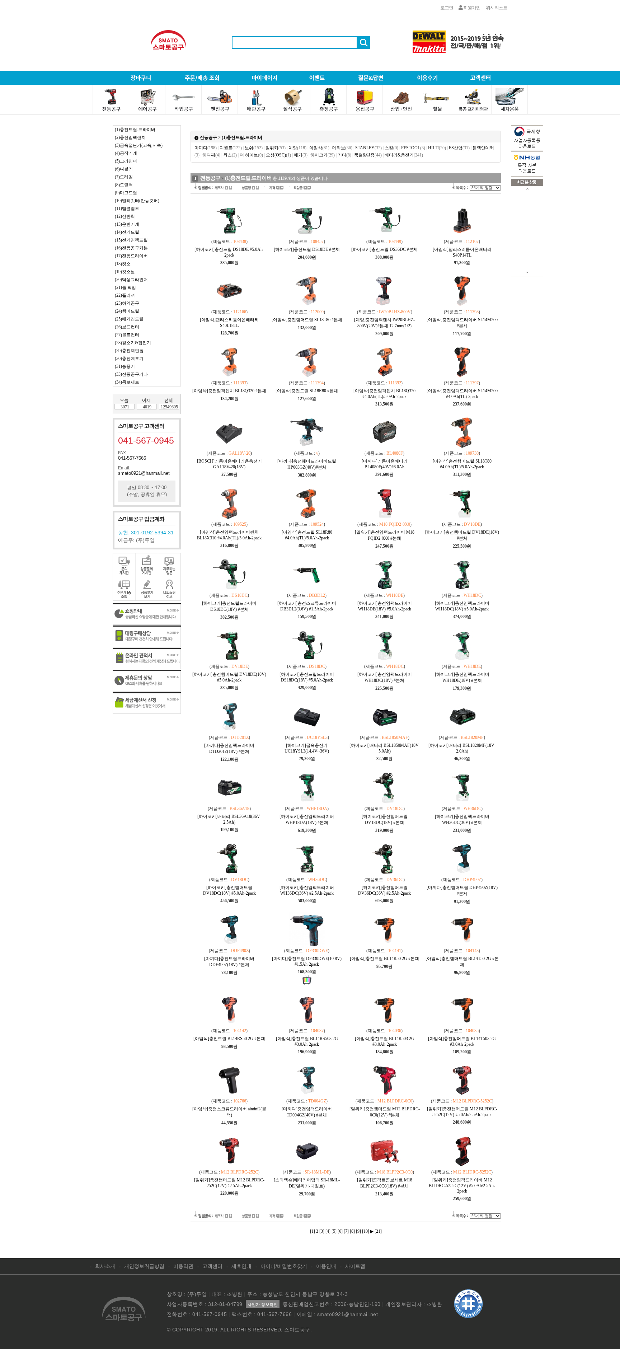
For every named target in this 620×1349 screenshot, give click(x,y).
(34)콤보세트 (127, 382)
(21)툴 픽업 (125, 287)
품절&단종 (368, 155)
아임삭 (319, 147)
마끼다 (205, 147)
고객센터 (212, 1266)
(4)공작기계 (126, 153)
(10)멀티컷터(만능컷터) (137, 200)
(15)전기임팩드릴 (131, 240)
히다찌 (211, 155)
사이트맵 (355, 1266)
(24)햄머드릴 (127, 311)
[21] (378, 1231)
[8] (352, 1231)
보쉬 (254, 147)
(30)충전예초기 (129, 358)
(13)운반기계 (127, 224)
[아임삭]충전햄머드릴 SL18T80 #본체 (307, 319)
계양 (297, 147)
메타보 (342, 147)
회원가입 (471, 7)
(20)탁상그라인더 (131, 279)
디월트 (231, 147)
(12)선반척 (125, 216)
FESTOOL (413, 147)
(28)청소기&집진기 (133, 342)
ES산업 (459, 147)
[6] (340, 1231)
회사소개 (105, 1266)
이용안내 (326, 1266)
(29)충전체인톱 (129, 350)
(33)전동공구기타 (131, 374)
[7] (346, 1231)
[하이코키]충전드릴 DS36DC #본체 (384, 249)
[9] (358, 1231)
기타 (344, 155)
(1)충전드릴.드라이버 (135, 129)
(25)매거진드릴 (129, 319)
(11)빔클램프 (127, 208)
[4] (327, 1231)
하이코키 (322, 155)
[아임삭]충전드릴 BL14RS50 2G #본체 (229, 1038)
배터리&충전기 (404, 155)
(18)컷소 (123, 263)
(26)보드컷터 (127, 326)
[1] (312, 1231)
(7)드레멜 (124, 176)
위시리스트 (496, 7)
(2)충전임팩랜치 (130, 137)
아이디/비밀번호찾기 (283, 1266)
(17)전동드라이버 (131, 255)
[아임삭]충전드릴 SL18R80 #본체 (307, 390)
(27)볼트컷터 (127, 334)
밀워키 (276, 147)
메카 (300, 155)
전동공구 (208, 137)
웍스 (230, 155)
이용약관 (183, 1266)
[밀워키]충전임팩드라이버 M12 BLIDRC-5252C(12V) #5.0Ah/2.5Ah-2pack (462, 1185)
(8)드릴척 (124, 184)
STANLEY (368, 147)
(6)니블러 (124, 169)
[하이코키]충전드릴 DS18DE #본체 (307, 249)
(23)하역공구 (127, 303)
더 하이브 (251, 155)
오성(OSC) (278, 155)
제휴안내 (241, 1266)
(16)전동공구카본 (131, 247)
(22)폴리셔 (125, 295)
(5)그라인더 (126, 161)
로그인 (446, 7)
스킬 (391, 147)
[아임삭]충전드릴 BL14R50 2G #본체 (384, 958)
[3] (321, 1231)
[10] (365, 1231)
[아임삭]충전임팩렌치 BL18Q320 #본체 (229, 390)
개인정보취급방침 (144, 1266)
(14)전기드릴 (127, 232)
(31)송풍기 (125, 366)
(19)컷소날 (125, 271)
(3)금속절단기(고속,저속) (139, 145)
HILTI (437, 147)
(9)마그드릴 (126, 192)
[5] (334, 1231)
